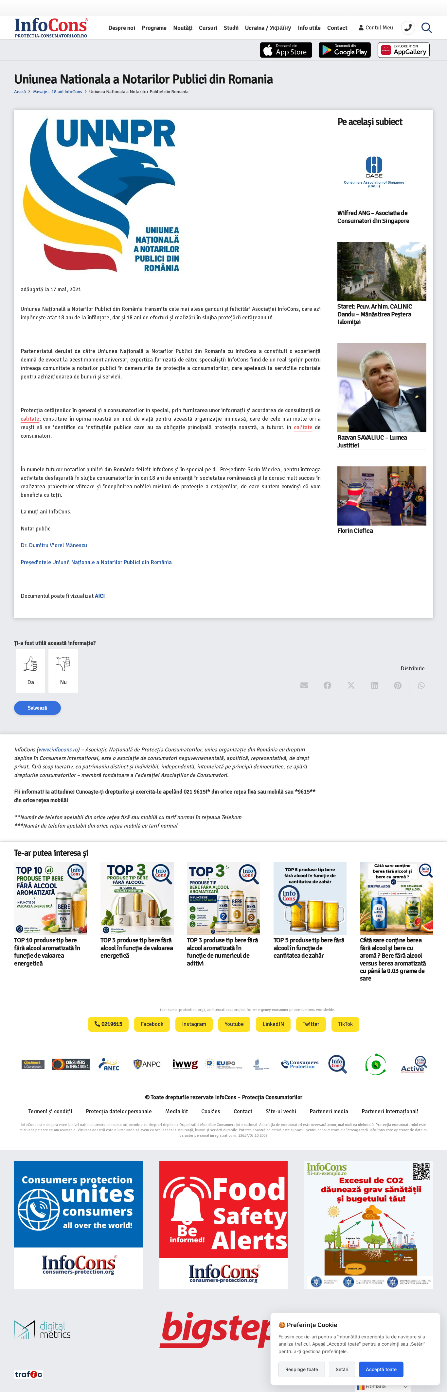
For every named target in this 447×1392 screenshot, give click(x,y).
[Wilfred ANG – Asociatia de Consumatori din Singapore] (374, 171)
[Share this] (327, 686)
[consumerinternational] (71, 1064)
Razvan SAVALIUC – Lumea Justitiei (372, 441)
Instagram (194, 1024)
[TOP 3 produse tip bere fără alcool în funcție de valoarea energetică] (136, 898)
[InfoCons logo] (51, 27)
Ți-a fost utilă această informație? (55, 643)
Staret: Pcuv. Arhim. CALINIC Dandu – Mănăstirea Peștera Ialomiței (374, 314)
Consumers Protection (135, 1009)
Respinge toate (301, 1369)
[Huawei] (404, 50)
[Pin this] (397, 686)
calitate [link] (30, 418)
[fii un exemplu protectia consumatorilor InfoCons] (368, 1225)
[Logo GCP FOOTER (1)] (376, 1064)
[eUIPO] (223, 1064)
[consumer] (33, 1064)
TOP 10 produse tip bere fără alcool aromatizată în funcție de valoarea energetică (47, 951)
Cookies (210, 1111)
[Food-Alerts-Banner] (223, 1225)
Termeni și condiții (50, 1111)
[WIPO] (261, 1064)
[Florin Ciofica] (381, 496)
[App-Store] (286, 50)
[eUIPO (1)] (300, 1064)
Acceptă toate (381, 1369)
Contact (243, 1111)
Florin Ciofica (355, 531)
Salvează (37, 708)
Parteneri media (329, 1111)
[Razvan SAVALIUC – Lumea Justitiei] (381, 387)
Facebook (152, 1024)
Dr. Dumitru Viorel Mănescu (54, 545)
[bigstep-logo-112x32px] (223, 1330)
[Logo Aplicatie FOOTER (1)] (338, 1064)
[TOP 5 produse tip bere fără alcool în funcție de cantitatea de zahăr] (310, 898)
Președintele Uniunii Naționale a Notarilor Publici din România (96, 562)
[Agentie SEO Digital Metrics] (78, 1329)
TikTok (345, 1024)
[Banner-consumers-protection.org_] (78, 1225)
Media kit (176, 1111)
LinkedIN (273, 1024)
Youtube (234, 1024)
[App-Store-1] (345, 50)
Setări (342, 1369)
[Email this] (304, 686)
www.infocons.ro (58, 749)
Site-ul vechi (281, 1111)
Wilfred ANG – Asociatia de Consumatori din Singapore (373, 217)
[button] (426, 28)
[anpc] (147, 1064)
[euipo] (185, 1064)
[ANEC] (109, 1064)
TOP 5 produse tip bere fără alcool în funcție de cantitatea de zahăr (309, 948)
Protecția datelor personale (119, 1111)
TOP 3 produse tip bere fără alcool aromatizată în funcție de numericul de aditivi (222, 951)
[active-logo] (414, 1064)
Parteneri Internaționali (390, 1111)
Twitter (311, 1024)
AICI (100, 596)
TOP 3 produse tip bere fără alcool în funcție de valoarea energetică (136, 948)
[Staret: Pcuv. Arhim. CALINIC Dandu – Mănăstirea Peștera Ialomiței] (381, 271)
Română (375, 1386)
